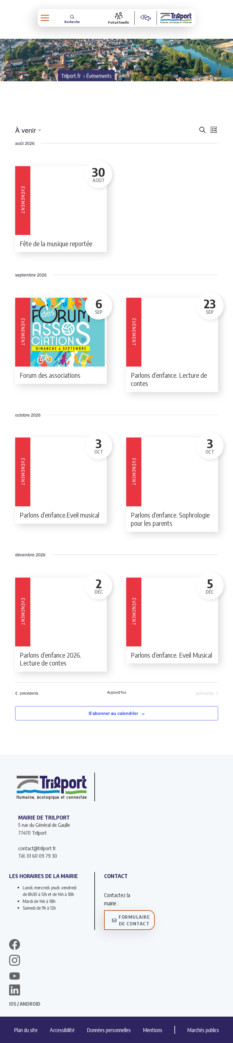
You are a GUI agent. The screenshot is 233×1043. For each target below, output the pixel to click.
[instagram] (14, 961)
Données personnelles (109, 1029)
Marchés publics (203, 1029)
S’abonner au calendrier (113, 713)
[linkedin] (14, 990)
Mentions (152, 1029)
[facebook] (14, 945)
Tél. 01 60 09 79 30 (37, 855)
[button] (72, 18)
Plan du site (26, 1029)
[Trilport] (176, 18)
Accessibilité (62, 1029)
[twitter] (14, 976)
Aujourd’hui (116, 692)
